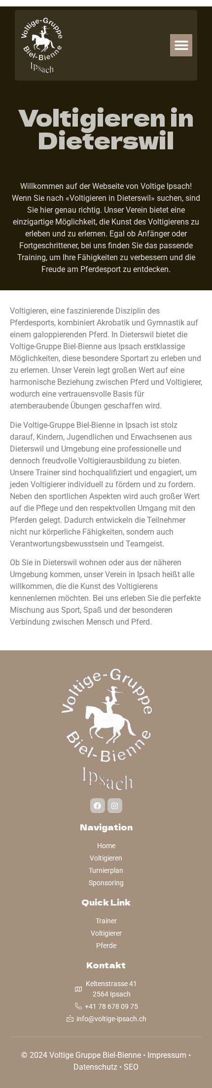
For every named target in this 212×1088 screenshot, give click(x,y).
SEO (131, 1067)
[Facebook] (97, 805)
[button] (181, 45)
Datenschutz (95, 1067)
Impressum (166, 1055)
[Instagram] (114, 805)
